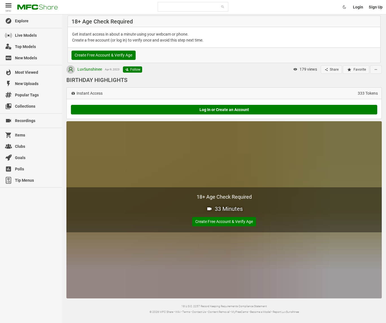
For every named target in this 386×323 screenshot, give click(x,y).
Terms (186, 311)
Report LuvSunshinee (286, 311)
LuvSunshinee (89, 69)
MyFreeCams (239, 311)
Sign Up (376, 7)
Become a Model (260, 311)
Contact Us (199, 311)
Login (358, 7)
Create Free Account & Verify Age (103, 55)
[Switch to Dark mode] (344, 7)
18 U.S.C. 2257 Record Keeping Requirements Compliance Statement (224, 306)
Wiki (177, 311)
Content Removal (218, 311)
